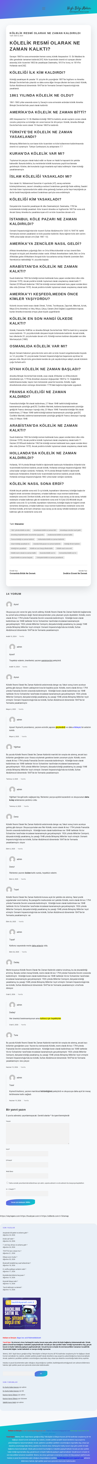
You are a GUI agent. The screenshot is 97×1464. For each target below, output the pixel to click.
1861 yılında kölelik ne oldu (20, 530)
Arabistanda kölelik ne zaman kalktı (60, 535)
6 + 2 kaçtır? (10, 1189)
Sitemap (65, 1216)
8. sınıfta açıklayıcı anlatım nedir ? (14, 1269)
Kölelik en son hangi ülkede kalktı (41, 548)
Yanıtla (21, 636)
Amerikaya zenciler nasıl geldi (70, 530)
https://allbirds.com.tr (51, 1216)
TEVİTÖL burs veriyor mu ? (12, 1251)
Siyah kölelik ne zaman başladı (21, 557)
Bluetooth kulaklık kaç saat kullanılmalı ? (17, 1263)
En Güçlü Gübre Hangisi (11, 1387)
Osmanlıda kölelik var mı (67, 553)
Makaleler (19, 524)
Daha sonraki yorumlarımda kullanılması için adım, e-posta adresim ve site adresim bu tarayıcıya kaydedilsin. (46, 1183)
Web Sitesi (9, 1171)
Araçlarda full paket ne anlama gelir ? (15, 1233)
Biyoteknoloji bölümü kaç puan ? (14, 1275)
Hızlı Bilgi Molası (79, 8)
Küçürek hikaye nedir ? (10, 1281)
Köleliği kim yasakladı (18, 548)
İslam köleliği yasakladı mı (20, 544)
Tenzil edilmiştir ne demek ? (12, 1287)
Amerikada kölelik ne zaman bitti (45, 530)
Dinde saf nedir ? (8, 1239)
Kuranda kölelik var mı (47, 553)
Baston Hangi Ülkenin (10, 1395)
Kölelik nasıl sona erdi (64, 548)
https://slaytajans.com (10, 1216)
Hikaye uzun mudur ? (10, 1257)
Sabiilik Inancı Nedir (9, 1402)
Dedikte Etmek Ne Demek (75, 573)
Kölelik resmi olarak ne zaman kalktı (23, 553)
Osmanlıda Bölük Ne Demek (22, 573)
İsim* (8, 1149)
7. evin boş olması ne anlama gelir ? (15, 1245)
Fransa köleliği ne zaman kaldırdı (22, 539)
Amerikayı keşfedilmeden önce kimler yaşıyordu (27, 535)
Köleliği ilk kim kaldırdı (72, 544)
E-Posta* (9, 1160)
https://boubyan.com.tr (30, 1216)
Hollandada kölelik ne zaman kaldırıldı (51, 539)
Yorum (8, 1121)
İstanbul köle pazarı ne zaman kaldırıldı (46, 544)
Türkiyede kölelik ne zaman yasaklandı (49, 557)
